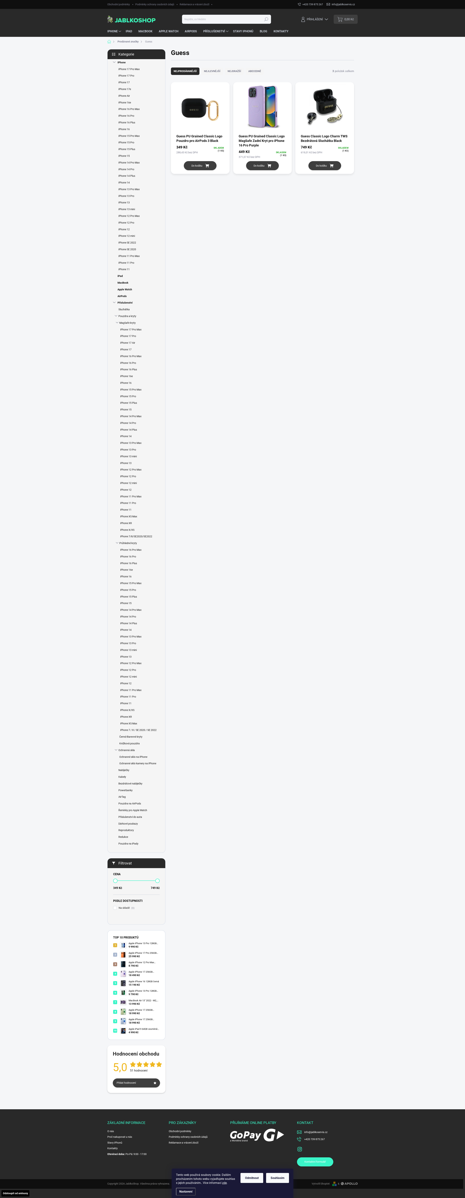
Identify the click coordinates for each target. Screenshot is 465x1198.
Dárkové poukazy (128, 823)
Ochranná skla (126, 750)
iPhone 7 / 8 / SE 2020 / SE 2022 (138, 730)
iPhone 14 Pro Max (129, 162)
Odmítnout (252, 1178)
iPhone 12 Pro (126, 222)
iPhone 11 (124, 269)
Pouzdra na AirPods (129, 803)
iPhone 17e (124, 89)
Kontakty (112, 1148)
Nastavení (185, 1191)
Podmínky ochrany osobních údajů (154, 4)
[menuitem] (114, 31)
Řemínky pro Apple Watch (132, 810)
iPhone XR (126, 523)
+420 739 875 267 (314, 1139)
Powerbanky (125, 790)
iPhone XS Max (128, 516)
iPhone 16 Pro (126, 115)
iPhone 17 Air (127, 342)
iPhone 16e (124, 102)
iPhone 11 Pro (126, 262)
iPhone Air (124, 95)
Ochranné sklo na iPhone (133, 756)
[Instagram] (299, 1148)
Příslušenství (125, 302)
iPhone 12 (124, 229)
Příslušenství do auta (130, 816)
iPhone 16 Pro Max (129, 109)
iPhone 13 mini (126, 209)
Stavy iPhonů (114, 1142)
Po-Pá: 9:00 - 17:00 (127, 1154)
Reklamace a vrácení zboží (194, 4)
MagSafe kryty (127, 322)
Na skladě (126, 907)
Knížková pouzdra (129, 743)
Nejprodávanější (185, 71)
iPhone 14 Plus (126, 175)
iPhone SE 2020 (127, 249)
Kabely (122, 776)
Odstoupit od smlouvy (15, 1193)
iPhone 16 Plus (126, 122)
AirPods (122, 296)
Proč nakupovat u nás (119, 1136)
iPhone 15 (124, 155)
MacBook (123, 282)
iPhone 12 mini (126, 235)
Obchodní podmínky (118, 4)
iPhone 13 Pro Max (129, 189)
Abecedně (254, 71)
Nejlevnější (212, 71)
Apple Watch (125, 289)
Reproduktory (126, 830)
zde (224, 1183)
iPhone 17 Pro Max (129, 69)
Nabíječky (123, 770)
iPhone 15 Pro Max (129, 135)
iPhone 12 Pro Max (129, 215)
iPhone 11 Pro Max (129, 256)
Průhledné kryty (128, 543)
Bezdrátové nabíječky (130, 783)
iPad (120, 276)
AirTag (122, 796)
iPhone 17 (124, 82)
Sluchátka (124, 309)
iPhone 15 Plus (126, 149)
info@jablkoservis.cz (315, 1132)
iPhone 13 (124, 202)
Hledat (266, 19)
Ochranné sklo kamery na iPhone (137, 763)
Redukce (123, 836)
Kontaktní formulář (315, 1161)
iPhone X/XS (127, 529)
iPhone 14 (124, 182)
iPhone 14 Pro (126, 169)
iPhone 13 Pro (126, 196)
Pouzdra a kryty (127, 316)
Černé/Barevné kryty (130, 736)
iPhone (122, 62)
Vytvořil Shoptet (321, 1183)
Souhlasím (277, 1178)
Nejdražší (234, 71)
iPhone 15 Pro (126, 142)
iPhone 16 (124, 129)
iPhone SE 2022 (127, 242)
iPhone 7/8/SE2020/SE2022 (136, 536)
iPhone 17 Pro (126, 75)
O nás (110, 1131)
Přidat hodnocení (126, 1082)
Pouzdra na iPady (128, 843)
